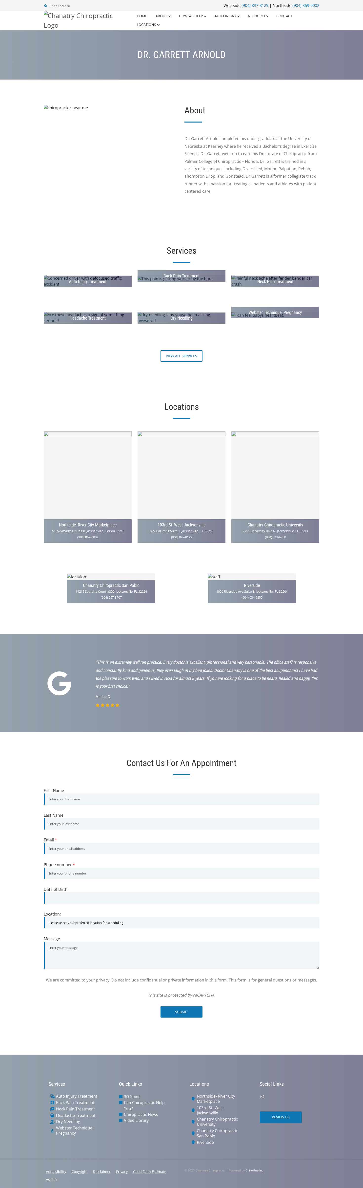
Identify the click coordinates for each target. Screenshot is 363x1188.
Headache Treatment (76, 1115)
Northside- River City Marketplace (216, 1099)
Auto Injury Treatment (76, 1096)
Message (52, 938)
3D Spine (132, 1096)
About (161, 16)
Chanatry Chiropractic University (217, 1122)
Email (50, 840)
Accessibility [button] (56, 1171)
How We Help (191, 16)
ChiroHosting (254, 1170)
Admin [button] (51, 1179)
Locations (146, 24)
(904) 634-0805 (252, 597)
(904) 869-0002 (305, 5)
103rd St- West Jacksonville (210, 1110)
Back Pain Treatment (75, 1102)
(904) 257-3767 (111, 597)
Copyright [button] (80, 1171)
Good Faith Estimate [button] (149, 1171)
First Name (54, 790)
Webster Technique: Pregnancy (74, 1130)
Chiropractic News (141, 1114)
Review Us (281, 1117)
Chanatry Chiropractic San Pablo (217, 1133)
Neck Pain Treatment (75, 1109)
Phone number (59, 864)
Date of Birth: (56, 889)
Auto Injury (225, 16)
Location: (52, 914)
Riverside (205, 1142)
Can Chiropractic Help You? (144, 1105)
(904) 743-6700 (275, 537)
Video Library (136, 1120)
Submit (181, 1011)
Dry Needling (68, 1121)
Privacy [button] (122, 1171)
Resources (258, 16)
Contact (284, 16)
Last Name (53, 815)
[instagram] (262, 1097)
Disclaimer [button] (102, 1171)
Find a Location (59, 6)
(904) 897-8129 (255, 5)
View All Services (181, 356)
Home (142, 16)
